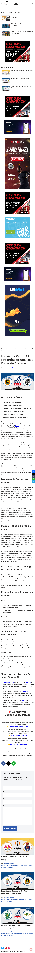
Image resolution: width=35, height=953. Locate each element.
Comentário (6, 806)
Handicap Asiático (8, 682)
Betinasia (28, 682)
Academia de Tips (8, 367)
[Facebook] (3, 763)
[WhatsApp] (13, 763)
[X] (8, 763)
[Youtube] (6, 948)
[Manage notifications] (31, 949)
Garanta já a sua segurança (18, 735)
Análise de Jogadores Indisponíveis (13, 414)
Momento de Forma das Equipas (12, 402)
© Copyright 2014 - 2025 (19, 951)
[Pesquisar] (32, 3)
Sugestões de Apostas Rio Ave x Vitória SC (15, 417)
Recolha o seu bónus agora (18, 744)
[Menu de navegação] (16, 3)
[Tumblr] (33, 476)
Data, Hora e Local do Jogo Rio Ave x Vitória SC (17, 408)
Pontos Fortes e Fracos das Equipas (13, 411)
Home (3, 348)
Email (5, 792)
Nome (5, 785)
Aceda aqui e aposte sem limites (18, 726)
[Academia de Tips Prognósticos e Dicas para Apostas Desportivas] (6, 3)
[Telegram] (33, 481)
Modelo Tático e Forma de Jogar (12, 405)
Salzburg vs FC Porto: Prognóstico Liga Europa (22, 70)
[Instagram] (9, 948)
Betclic (17, 426)
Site (4, 799)
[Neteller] (17, 238)
